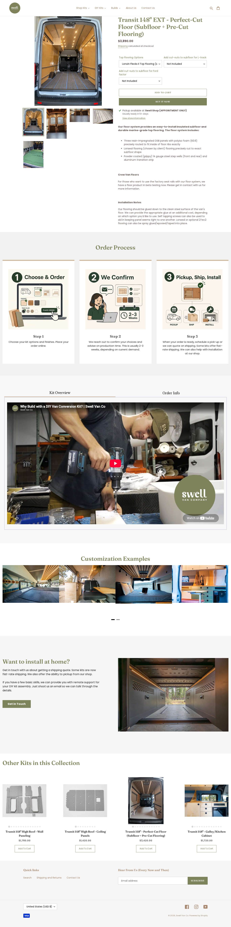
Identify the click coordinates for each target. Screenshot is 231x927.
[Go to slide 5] (18, 826)
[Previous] (9, 593)
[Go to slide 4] (16, 826)
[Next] (221, 593)
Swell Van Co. (182, 915)
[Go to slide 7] (23, 826)
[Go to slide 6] (21, 826)
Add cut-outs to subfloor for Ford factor (138, 72)
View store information (133, 118)
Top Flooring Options (131, 57)
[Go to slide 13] (37, 826)
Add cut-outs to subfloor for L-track (185, 57)
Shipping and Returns (49, 877)
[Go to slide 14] (40, 826)
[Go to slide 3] (14, 826)
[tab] (113, 619)
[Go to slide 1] (9, 826)
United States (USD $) (39, 906)
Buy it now (163, 101)
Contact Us (73, 877)
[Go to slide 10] (30, 826)
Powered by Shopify (198, 915)
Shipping (123, 46)
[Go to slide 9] (28, 826)
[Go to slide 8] (25, 826)
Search (27, 877)
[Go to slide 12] (35, 826)
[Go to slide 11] (32, 826)
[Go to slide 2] (11, 826)
